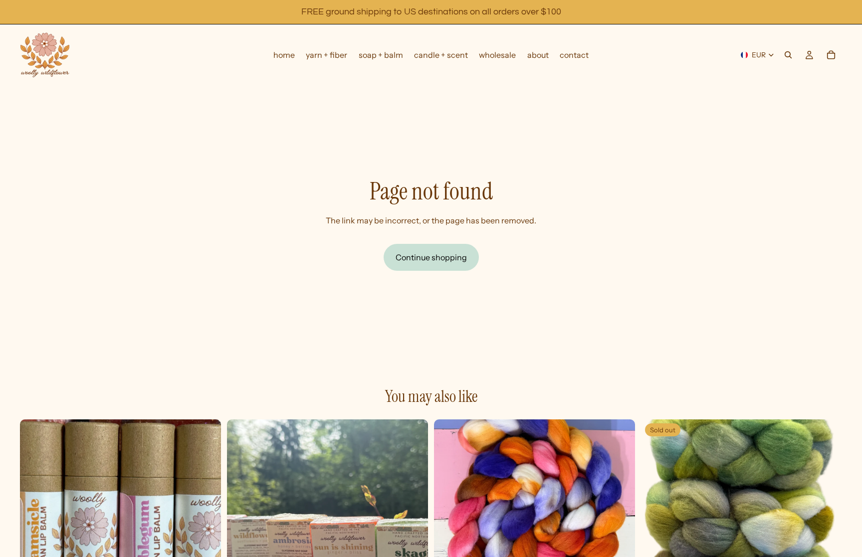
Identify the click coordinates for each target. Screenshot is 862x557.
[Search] (788, 55)
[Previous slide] (242, 520)
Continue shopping (431, 257)
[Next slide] (413, 520)
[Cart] (831, 55)
